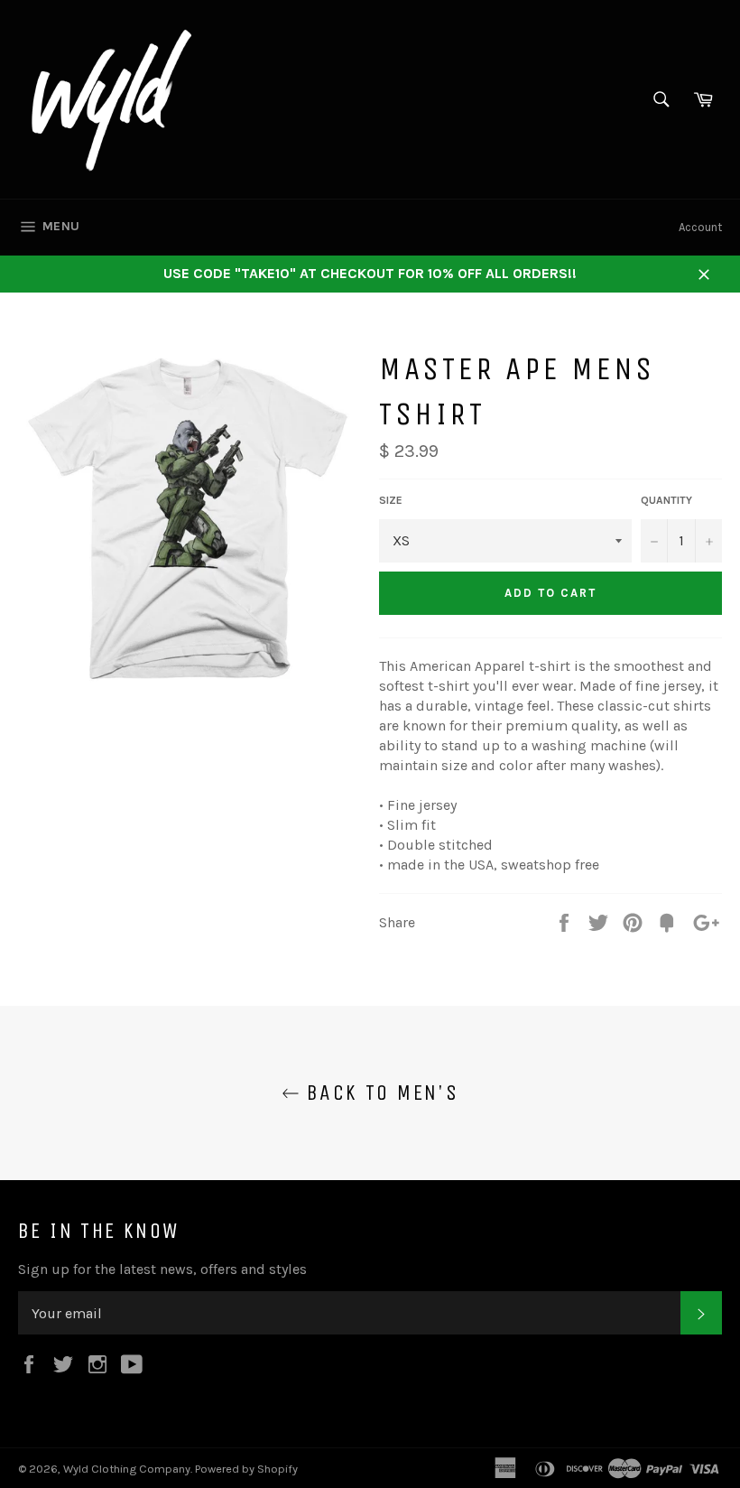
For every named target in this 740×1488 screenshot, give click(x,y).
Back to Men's (379, 1092)
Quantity (666, 500)
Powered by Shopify (246, 1468)
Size (390, 500)
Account (700, 227)
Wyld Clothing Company (126, 1468)
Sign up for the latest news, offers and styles (162, 1269)
